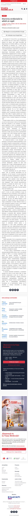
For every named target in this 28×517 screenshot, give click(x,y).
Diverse (3, 482)
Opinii (3, 467)
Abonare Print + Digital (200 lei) (14, 452)
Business (4, 485)
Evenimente (5, 479)
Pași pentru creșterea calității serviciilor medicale (15, 309)
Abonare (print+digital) (14, 365)
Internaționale (4, 472)
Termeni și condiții (18, 481)
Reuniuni (3, 481)
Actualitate (4, 465)
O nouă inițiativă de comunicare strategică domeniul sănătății (16, 316)
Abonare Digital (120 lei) (14, 449)
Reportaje (4, 470)
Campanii (17, 468)
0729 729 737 (16, 507)
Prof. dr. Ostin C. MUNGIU (9, 23)
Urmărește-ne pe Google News (14, 35)
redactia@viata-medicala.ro (15, 508)
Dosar (16, 467)
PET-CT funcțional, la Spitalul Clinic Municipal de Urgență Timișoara (11, 4)
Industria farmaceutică (6, 487)
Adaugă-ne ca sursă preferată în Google (14, 31)
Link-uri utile (18, 479)
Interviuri (3, 471)
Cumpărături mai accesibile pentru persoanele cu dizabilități (16, 329)
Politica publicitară (18, 484)
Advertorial (4, 490)
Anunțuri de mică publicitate (7, 491)
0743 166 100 (17, 505)
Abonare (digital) (14, 362)
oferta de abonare (20, 446)
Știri (3, 468)
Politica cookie (18, 485)
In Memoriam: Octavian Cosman (16, 322)
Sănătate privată (5, 489)
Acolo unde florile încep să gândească (15, 303)
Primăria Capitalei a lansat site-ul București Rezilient (16, 336)
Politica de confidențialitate (20, 482)
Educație (17, 471)
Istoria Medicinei (18, 476)
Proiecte (17, 465)
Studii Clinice (17, 475)
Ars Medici (17, 473)
